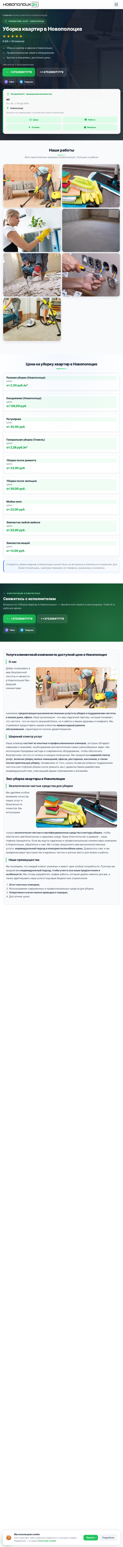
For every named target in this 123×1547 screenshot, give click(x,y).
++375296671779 (51, 72)
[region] (61, 465)
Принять (90, 1537)
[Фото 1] (32, 185)
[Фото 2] (91, 185)
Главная (7, 15)
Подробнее (108, 1537)
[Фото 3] (32, 230)
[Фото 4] (91, 230)
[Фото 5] (32, 274)
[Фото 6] (91, 274)
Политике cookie (47, 1540)
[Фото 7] (32, 319)
